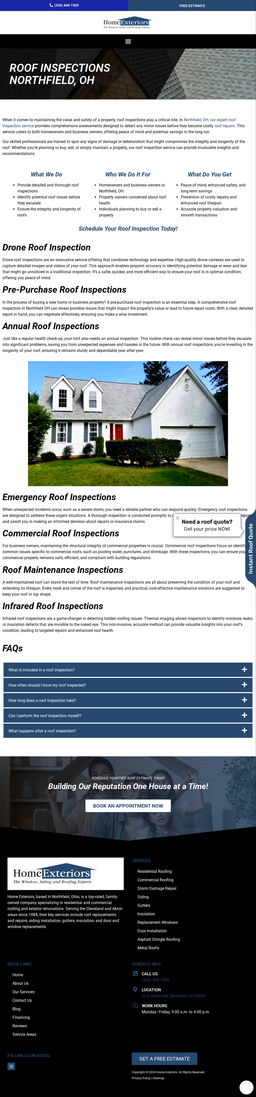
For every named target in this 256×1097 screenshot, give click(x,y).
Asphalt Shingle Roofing (159, 939)
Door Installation (152, 931)
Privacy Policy (141, 1078)
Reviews (19, 1026)
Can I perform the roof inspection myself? (45, 715)
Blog (16, 1009)
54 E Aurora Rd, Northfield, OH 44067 (174, 996)
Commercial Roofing (156, 880)
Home (17, 975)
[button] (128, 41)
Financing (21, 1017)
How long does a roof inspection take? (42, 700)
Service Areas (24, 1034)
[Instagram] (11, 1066)
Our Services (23, 992)
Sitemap (158, 1078)
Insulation (146, 914)
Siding (143, 897)
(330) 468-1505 (155, 980)
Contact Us (22, 1000)
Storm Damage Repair (157, 888)
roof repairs (224, 125)
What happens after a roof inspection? (42, 731)
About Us (20, 983)
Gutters (144, 905)
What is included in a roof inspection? (41, 670)
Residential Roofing (155, 871)
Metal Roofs (148, 948)
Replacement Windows (158, 922)
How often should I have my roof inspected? (47, 685)
